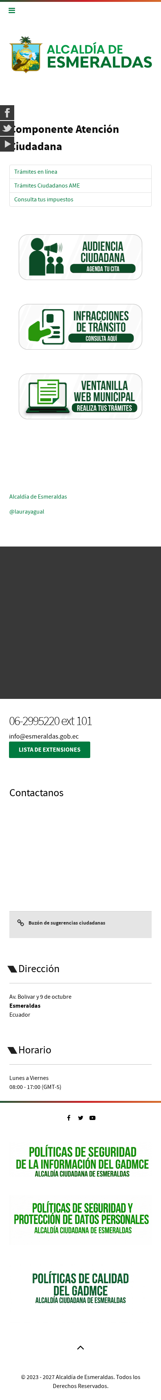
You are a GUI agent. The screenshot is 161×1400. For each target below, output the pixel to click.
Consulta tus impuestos (43, 199)
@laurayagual (26, 511)
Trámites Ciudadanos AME (47, 185)
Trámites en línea (35, 172)
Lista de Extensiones (49, 750)
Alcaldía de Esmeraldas (38, 496)
